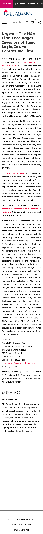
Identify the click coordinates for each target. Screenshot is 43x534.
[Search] (27, 22)
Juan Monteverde (15, 173)
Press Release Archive (25, 519)
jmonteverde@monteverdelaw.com (18, 363)
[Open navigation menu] (4, 22)
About (10, 519)
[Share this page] (39, 22)
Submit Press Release (21, 524)
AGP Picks (6, 4)
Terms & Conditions (21, 530)
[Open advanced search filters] (33, 22)
